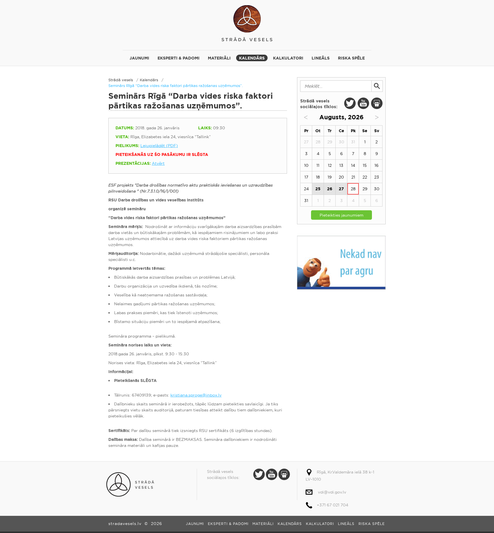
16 (377, 165)
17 (306, 177)
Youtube (363, 103)
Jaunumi (139, 58)
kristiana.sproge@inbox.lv (196, 395)
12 (330, 165)
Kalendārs (252, 58)
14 (353, 165)
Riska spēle (351, 58)
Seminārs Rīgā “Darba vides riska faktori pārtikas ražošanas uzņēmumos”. (175, 85)
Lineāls (321, 58)
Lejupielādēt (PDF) (159, 145)
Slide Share (377, 103)
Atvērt (158, 163)
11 (317, 165)
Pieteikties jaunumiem (341, 215)
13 (341, 165)
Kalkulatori (288, 58)
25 (317, 188)
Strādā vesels (247, 22)
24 (306, 188)
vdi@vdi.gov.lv (332, 492)
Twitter (350, 103)
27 (341, 188)
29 (364, 188)
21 (353, 177)
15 (365, 165)
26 (329, 188)
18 (318, 177)
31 (306, 200)
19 (330, 177)
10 (306, 165)
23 (376, 177)
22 (364, 177)
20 (341, 177)
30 (376, 188)
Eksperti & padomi (179, 58)
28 (353, 188)
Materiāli (219, 58)
